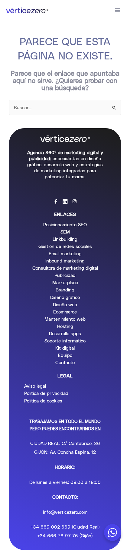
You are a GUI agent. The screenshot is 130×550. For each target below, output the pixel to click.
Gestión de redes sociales (65, 246)
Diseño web (65, 304)
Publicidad (65, 275)
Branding (65, 289)
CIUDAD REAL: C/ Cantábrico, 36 (65, 443)
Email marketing (65, 253)
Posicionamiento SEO (65, 224)
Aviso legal (35, 386)
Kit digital (65, 348)
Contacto (65, 362)
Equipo (65, 355)
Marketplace (65, 282)
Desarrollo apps (65, 333)
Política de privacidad (46, 393)
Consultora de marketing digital (65, 268)
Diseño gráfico (65, 297)
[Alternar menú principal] (117, 10)
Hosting (65, 326)
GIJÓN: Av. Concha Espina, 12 (65, 452)
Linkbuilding (65, 239)
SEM (65, 231)
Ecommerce (65, 311)
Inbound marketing (65, 260)
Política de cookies (43, 400)
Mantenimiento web (65, 319)
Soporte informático (65, 340)
